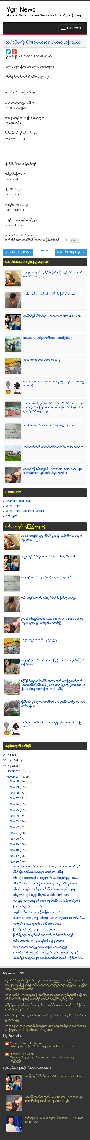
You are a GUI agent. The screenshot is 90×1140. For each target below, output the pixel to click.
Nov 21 (15, 833)
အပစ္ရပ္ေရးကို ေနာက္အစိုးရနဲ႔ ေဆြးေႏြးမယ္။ (49, 425)
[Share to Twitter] (8, 51)
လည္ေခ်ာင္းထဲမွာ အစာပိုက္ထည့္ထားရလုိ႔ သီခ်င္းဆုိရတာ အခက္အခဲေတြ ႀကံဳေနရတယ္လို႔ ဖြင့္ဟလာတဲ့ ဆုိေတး (45, 1028)
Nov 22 (15, 827)
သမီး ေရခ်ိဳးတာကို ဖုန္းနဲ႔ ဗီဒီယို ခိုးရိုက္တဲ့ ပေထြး (50, 294)
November (14, 777)
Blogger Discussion (22, 1054)
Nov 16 (15, 862)
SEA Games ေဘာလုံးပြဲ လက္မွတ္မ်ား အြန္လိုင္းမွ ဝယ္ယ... (47, 884)
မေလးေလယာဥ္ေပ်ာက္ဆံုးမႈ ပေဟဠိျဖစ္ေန (47, 338)
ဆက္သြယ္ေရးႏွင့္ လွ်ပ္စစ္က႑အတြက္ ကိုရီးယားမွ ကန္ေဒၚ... (49, 918)
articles (75, 240)
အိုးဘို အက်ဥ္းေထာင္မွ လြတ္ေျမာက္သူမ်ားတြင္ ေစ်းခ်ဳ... (45, 889)
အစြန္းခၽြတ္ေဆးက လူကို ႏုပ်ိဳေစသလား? (36, 912)
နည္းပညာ (12, 516)
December (14, 771)
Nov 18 (15, 850)
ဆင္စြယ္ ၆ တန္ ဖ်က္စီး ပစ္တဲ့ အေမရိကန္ (37, 924)
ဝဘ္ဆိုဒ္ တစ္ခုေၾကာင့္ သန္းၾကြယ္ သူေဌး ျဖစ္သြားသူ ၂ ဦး (46, 953)
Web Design (13, 506)
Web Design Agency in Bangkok (25, 511)
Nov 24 (15, 816)
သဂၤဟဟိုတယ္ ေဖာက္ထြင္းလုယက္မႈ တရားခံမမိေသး (54, 447)
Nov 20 (15, 839)
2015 (6, 755)
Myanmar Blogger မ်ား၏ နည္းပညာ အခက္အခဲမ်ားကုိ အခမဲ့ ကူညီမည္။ (42, 1059)
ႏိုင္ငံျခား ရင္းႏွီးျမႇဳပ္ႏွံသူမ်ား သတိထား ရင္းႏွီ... (39, 872)
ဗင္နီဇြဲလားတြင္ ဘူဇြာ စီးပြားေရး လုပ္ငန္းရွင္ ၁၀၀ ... (42, 895)
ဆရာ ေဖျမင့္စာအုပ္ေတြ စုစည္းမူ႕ (42, 360)
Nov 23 (15, 822)
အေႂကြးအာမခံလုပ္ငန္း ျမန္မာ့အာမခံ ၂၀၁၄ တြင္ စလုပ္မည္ (46, 866)
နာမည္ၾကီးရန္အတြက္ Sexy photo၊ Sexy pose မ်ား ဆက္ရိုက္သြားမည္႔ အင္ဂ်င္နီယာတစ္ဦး (52, 471)
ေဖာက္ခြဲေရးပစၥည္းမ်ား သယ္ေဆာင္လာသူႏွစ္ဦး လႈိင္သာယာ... (49, 958)
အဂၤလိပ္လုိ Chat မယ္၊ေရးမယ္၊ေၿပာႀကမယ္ (43, 43)
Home (44, 251)
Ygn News (21, 10)
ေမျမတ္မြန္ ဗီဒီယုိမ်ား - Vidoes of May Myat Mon (52, 316)
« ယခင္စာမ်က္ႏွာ (18, 252)
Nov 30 (15, 782)
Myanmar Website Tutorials (27, 1043)
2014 (6, 761)
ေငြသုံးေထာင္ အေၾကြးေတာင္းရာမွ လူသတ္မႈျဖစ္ (40, 947)
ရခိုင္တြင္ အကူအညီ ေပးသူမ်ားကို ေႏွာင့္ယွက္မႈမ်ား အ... (45, 878)
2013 (6, 767)
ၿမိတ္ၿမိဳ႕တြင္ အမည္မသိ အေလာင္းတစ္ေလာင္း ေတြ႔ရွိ (43, 935)
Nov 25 (15, 810)
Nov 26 (15, 804)
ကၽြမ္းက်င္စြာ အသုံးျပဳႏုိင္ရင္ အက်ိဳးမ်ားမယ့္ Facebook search (42, 1047)
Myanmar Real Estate (19, 501)
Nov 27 (15, 799)
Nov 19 (15, 845)
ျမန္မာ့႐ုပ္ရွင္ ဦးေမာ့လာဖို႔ (27, 907)
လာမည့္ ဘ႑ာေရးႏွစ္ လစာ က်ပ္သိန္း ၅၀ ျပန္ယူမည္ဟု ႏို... (48, 901)
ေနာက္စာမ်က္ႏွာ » (71, 252)
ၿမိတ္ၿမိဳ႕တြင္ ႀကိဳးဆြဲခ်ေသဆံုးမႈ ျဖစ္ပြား (35, 930)
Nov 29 (15, 787)
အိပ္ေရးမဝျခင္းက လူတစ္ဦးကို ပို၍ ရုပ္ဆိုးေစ (39, 941)
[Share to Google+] (14, 51)
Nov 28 (15, 793)
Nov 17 (15, 856)
